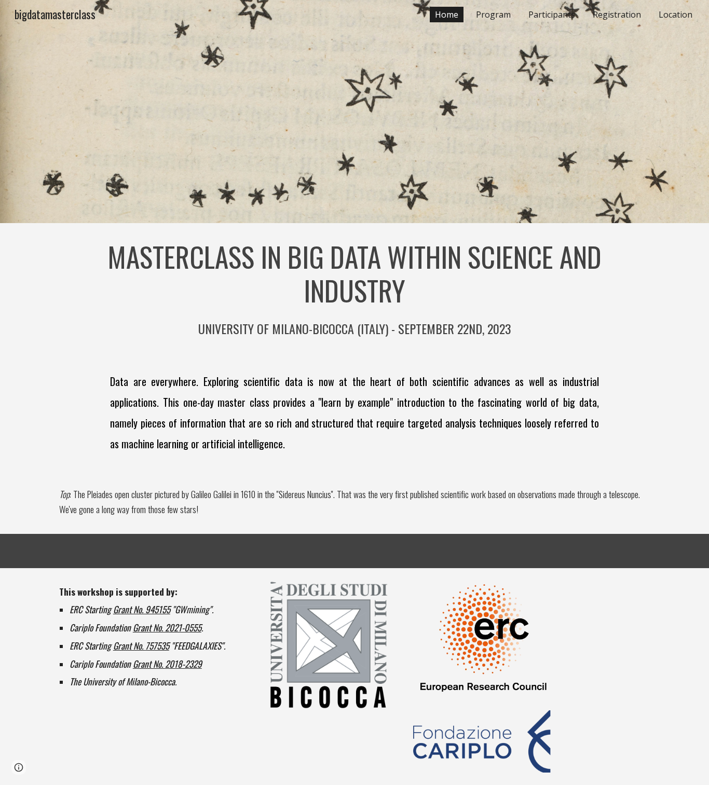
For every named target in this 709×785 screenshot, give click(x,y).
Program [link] (493, 14)
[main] (354, 289)
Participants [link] (551, 14)
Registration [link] (617, 14)
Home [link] (446, 14)
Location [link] (675, 14)
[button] (18, 767)
